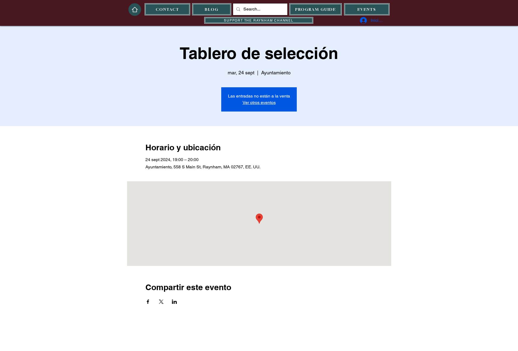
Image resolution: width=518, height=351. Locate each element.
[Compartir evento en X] (161, 302)
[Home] (134, 9)
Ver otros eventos (259, 102)
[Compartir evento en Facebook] (148, 302)
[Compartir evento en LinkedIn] (174, 302)
